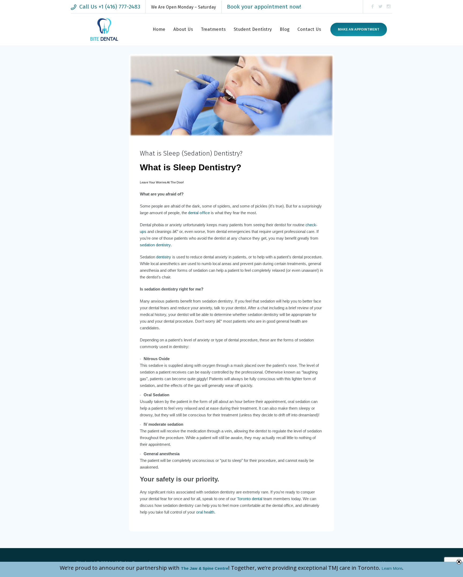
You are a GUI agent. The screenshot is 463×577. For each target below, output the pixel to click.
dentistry (163, 257)
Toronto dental (249, 498)
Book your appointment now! (264, 6)
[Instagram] (388, 6)
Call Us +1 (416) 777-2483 (109, 6)
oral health (205, 512)
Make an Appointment (358, 29)
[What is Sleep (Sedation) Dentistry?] (231, 95)
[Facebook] (372, 6)
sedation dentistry (155, 245)
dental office (199, 212)
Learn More (392, 568)
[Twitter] (380, 6)
